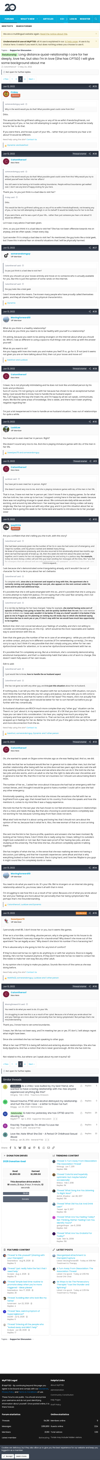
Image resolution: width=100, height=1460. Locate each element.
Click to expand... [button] (50, 563)
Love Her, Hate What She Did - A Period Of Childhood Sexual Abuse (43, 1135)
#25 (95, 86)
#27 (95, 247)
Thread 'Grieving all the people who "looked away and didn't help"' (25, 1326)
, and (24, 904)
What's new (28, 18)
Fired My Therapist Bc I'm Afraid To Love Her (34, 1125)
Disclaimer (43, 1388)
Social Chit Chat (64, 1276)
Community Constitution (62, 1395)
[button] (37, 19)
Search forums (24, 26)
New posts (7, 26)
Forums (9, 18)
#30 (95, 421)
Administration (57, 1390)
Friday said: (10, 197)
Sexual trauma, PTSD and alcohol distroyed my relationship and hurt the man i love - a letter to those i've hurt (43, 1102)
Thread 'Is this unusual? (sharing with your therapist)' (26, 1257)
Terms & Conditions (28, 1392)
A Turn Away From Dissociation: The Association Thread (75, 1270)
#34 (94, 867)
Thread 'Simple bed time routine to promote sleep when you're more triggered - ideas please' (25, 1284)
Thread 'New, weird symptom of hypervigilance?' (23, 1312)
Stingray (14, 1095)
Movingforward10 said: (15, 1004)
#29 (95, 368)
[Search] (96, 19)
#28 (95, 311)
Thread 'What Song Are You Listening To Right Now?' (75, 1192)
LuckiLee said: (11, 479)
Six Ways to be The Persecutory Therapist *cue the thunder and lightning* (73, 1284)
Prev (6, 79)
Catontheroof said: (13, 265)
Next (31, 79)
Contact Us (31, 139)
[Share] (90, 86)
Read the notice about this (53, 34)
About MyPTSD (57, 1385)
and (17, 145)
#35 (95, 913)
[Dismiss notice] (96, 34)
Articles (48, 18)
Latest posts (65, 1249)
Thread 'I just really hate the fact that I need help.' (27, 1270)
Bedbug (13, 1139)
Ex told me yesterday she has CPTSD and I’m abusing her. (42, 1114)
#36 (95, 986)
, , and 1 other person (33, 733)
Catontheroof (10, 67)
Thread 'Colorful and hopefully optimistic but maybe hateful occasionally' (72, 1177)
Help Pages (56, 1400)
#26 (95, 153)
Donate (25, 1199)
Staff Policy (56, 1404)
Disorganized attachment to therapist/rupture (71, 1257)
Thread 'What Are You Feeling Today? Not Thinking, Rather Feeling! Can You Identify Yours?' (76, 1219)
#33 (95, 741)
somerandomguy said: (14, 104)
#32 (95, 519)
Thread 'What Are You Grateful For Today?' (74, 1235)
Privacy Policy (8, 1392)
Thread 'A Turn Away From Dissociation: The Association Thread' (77, 1162)
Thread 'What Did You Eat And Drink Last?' (75, 1205)
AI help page (71, 41)
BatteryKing (44, 1437)
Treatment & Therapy (67, 1263)
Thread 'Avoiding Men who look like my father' (27, 1299)
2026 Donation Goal (14, 1161)
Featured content (18, 1249)
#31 (95, 461)
